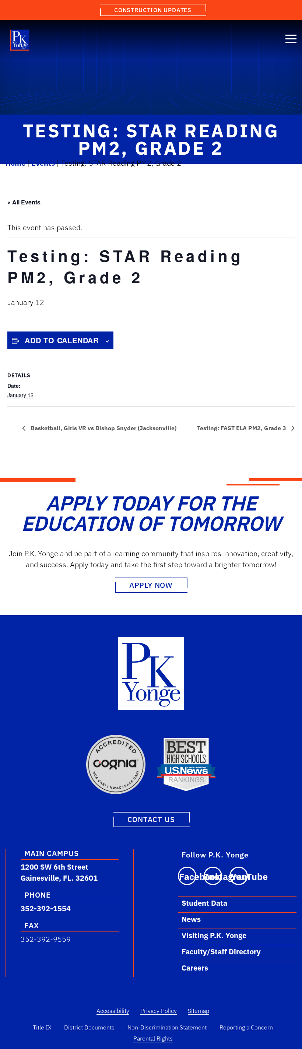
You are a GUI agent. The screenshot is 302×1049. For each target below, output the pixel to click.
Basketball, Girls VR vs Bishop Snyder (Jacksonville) (102, 428)
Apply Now (151, 585)
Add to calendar (62, 340)
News (191, 919)
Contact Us (151, 819)
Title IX (42, 1027)
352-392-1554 (46, 908)
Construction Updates (153, 10)
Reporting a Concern (246, 1027)
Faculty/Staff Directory (221, 952)
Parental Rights (153, 1038)
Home (15, 163)
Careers (195, 968)
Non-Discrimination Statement (167, 1027)
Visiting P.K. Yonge (214, 935)
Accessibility (112, 1010)
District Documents (89, 1027)
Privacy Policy (158, 1010)
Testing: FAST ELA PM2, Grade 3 (242, 428)
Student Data (204, 903)
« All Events (24, 202)
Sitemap (198, 1010)
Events (43, 163)
